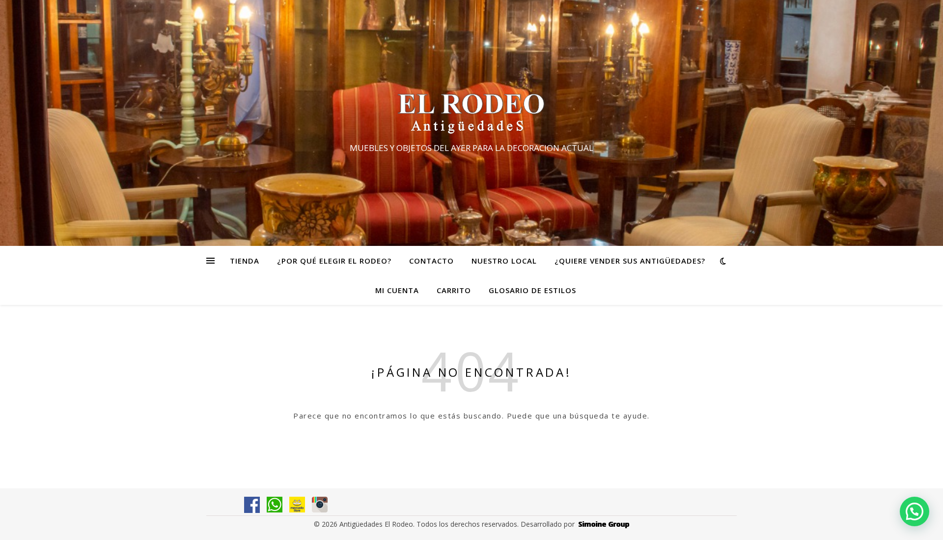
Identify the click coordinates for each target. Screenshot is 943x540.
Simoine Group (604, 524)
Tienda (244, 261)
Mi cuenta (397, 290)
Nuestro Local (504, 261)
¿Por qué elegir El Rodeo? (334, 261)
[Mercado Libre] (297, 504)
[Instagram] (320, 504)
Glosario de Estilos (532, 290)
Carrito (454, 290)
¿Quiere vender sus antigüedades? (630, 261)
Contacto (431, 261)
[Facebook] (252, 505)
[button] (914, 511)
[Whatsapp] (274, 504)
